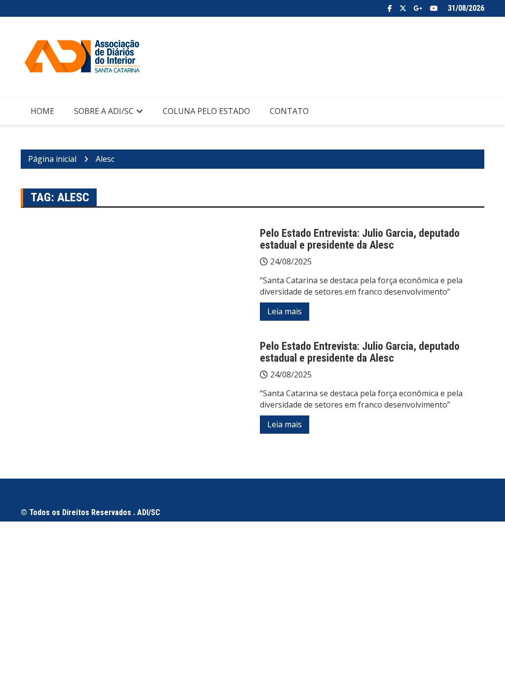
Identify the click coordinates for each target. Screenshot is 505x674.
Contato (289, 111)
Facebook (390, 8)
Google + (418, 8)
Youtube (434, 8)
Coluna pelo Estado (206, 111)
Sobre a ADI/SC (104, 111)
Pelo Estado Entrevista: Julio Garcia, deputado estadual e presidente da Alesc (360, 239)
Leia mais (284, 311)
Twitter (402, 8)
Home (42, 111)
